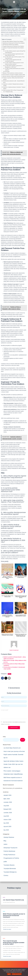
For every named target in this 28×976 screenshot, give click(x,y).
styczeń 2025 (7, 826)
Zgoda (9, 974)
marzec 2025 (7, 819)
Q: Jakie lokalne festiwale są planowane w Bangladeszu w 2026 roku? (13, 66)
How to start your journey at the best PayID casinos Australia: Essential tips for (14, 754)
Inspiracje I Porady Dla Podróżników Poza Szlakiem (13, 47)
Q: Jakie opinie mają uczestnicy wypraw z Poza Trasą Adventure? (14, 57)
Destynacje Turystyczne (10, 847)
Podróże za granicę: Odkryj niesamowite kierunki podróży (13, 78)
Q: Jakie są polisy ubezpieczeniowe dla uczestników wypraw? (13, 60)
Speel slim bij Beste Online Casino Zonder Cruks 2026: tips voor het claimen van (13, 764)
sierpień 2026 (7, 795)
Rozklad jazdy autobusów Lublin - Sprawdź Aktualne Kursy (14, 81)
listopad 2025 (7, 809)
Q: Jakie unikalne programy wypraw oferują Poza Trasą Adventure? (15, 51)
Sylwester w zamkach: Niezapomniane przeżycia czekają (13, 84)
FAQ (3, 49)
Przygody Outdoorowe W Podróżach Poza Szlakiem (13, 46)
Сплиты (6, 875)
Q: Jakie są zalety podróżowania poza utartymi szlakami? (14, 69)
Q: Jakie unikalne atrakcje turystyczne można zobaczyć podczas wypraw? (14, 63)
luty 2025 (6, 823)
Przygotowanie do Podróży (11, 858)
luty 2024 (6, 830)
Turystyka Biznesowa (10, 868)
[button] (14, 2)
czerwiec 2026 (8, 802)
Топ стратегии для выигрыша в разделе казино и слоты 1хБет (13, 942)
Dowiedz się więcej (7, 929)
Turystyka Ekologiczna (10, 872)
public (5, 861)
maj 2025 (6, 816)
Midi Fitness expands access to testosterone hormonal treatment (14, 915)
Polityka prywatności (16, 974)
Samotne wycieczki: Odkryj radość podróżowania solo (14, 76)
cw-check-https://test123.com (12, 748)
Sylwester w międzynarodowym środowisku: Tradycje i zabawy (14, 88)
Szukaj (4, 736)
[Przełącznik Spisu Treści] (24, 39)
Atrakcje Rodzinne (9, 837)
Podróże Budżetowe (9, 851)
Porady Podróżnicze (9, 854)
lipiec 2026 (7, 798)
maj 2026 (6, 805)
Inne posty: (7, 71)
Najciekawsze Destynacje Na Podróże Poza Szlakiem (14, 43)
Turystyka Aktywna (9, 865)
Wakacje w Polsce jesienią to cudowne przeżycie (13, 73)
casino (5, 844)
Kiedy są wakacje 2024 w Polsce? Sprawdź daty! (13, 90)
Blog (5, 840)
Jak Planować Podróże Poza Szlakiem (10, 44)
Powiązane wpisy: (9, 91)
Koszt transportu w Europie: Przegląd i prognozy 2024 (14, 74)
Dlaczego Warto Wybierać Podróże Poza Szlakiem (13, 41)
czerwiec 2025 (8, 812)
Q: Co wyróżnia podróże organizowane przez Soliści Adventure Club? (14, 54)
